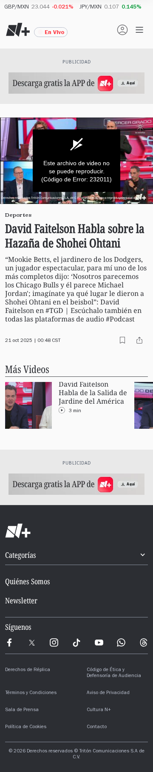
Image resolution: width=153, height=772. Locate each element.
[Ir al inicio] (76, 531)
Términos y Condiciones (31, 693)
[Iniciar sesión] (122, 30)
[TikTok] (76, 642)
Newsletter (21, 600)
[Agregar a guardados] (122, 340)
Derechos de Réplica (27, 670)
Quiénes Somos (27, 581)
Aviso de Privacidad (108, 693)
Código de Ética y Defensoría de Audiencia (114, 673)
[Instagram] (54, 642)
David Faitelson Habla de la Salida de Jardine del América (93, 393)
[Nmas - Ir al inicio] (18, 30)
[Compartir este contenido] (139, 340)
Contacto (97, 727)
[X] (32, 642)
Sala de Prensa (22, 710)
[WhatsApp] (121, 642)
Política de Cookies (25, 727)
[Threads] (143, 642)
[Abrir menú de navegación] (139, 30)
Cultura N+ (99, 710)
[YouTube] (99, 642)
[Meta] (9, 642)
